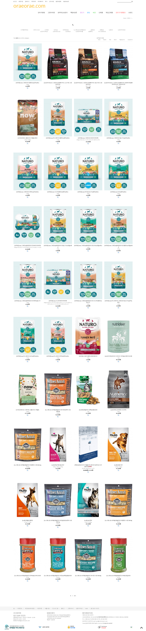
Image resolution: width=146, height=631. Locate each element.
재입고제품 (109, 12)
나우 (46, 30)
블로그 (63, 608)
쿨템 (88, 12)
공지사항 (51, 1)
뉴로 (110, 30)
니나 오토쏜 (101, 31)
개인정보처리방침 (29, 608)
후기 (46, 1)
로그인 (15, 1)
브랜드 (130, 12)
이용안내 (19, 608)
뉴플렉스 (90, 31)
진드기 (82, 12)
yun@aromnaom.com (101, 621)
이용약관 (39, 608)
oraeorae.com (29, 5)
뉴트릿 (67, 31)
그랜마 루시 (70, 608)
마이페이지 (40, 1)
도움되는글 (66, 1)
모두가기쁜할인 (120, 12)
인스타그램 (55, 608)
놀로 (92, 30)
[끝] (75, 595)
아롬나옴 (47, 608)
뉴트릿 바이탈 (79, 31)
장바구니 (27, 1)
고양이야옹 (51, 12)
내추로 (64, 30)
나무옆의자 (24, 30)
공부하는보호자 (62, 12)
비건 (94, 12)
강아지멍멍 (41, 12)
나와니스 (35, 30)
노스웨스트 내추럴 (78, 30)
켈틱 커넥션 (79, 608)
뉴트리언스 (56, 31)
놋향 (101, 30)
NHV (86, 608)
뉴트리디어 (43, 31)
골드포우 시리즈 (95, 608)
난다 (55, 30)
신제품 (101, 12)
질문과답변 (58, 1)
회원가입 (21, 1)
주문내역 (33, 1)
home (124, 18)
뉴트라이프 (121, 30)
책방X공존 (73, 12)
